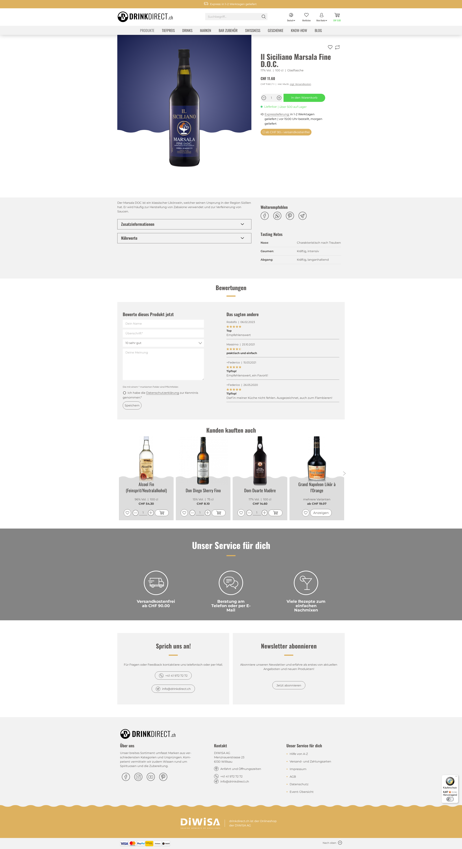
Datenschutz (299, 784)
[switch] (450, 799)
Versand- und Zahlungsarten (310, 761)
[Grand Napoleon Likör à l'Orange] (316, 460)
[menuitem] (236, 17)
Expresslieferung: (277, 114)
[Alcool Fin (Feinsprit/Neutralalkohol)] (146, 460)
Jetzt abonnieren (288, 685)
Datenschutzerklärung (162, 393)
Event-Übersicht (302, 792)
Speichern (132, 405)
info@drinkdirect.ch (176, 689)
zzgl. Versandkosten (300, 84)
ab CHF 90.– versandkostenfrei (287, 132)
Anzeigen (321, 513)
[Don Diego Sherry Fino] (203, 461)
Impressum (298, 769)
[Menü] (456, 777)
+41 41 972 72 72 (176, 675)
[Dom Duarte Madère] (260, 461)
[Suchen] (263, 16)
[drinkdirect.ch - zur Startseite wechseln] (140, 15)
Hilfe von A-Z (299, 754)
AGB (293, 776)
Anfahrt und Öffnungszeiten (240, 769)
